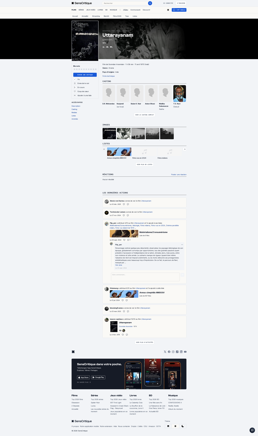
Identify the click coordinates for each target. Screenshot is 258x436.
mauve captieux (116, 319)
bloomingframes (116, 308)
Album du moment (175, 409)
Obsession (75, 403)
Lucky (93, 406)
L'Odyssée (75, 406)
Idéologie (135, 225)
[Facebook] (169, 352)
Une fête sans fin (155, 403)
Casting (106, 81)
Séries (94, 395)
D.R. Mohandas (108, 104)
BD (150, 395)
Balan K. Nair (136, 104)
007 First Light (115, 403)
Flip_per (113, 223)
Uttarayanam (126, 31)
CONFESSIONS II (175, 403)
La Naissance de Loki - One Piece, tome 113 (157, 407)
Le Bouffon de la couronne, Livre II (136, 407)
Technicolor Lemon (117, 212)
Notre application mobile (89, 426)
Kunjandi (120, 104)
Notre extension (106, 426)
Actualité (75, 409)
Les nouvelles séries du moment (100, 410)
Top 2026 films (77, 399)
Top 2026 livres (135, 399)
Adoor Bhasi (150, 104)
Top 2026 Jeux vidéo (118, 399)
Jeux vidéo (116, 395)
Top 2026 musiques (175, 399)
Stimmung (114, 288)
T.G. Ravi (176, 104)
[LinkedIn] (181, 352)
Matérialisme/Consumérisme (120, 225)
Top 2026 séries (97, 399)
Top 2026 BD (154, 399)
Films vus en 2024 (158, 225)
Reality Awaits (173, 406)
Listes (106, 143)
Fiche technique (108, 76)
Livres (133, 395)
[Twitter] (165, 352)
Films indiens (145, 225)
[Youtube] (185, 352)
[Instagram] (173, 352)
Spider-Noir (95, 403)
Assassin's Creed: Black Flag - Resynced (119, 407)
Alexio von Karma (117, 201)
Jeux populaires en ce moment (118, 412)
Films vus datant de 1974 (124, 228)
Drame (118, 31)
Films (113, 31)
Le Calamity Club (136, 403)
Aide (115, 426)
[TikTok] (177, 352)
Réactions (107, 174)
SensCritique (106, 31)
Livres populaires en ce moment (138, 412)
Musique (173, 395)
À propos (75, 426)
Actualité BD (153, 411)
